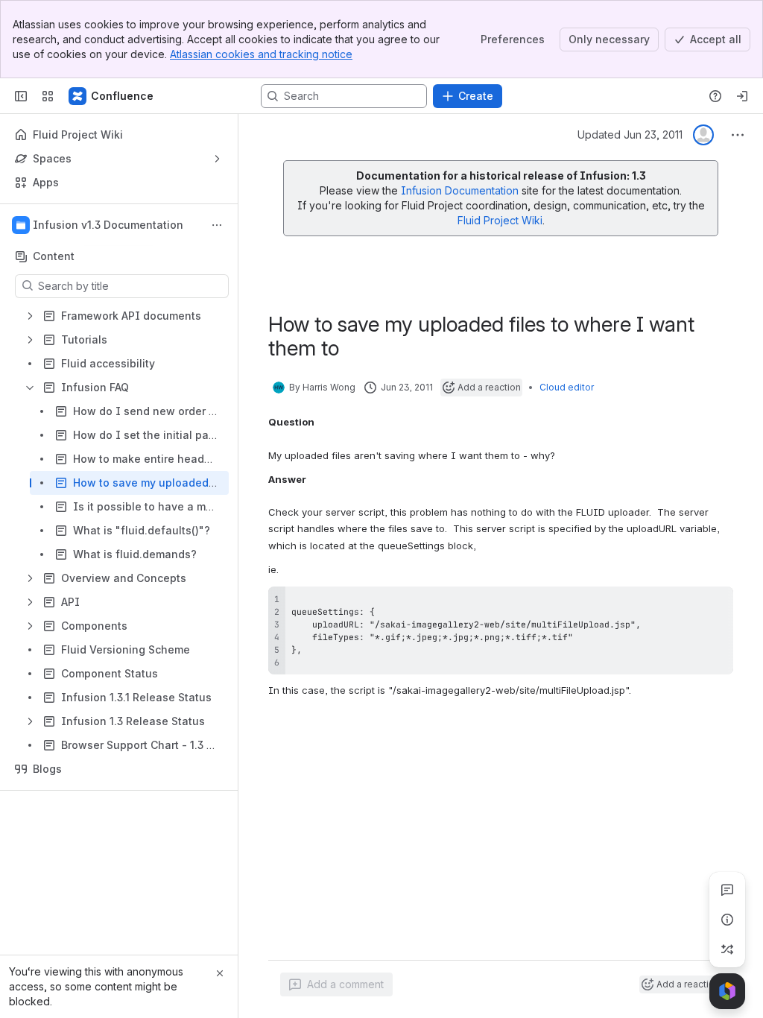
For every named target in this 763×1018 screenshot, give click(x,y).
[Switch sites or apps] (48, 96)
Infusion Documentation (461, 190)
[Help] (715, 96)
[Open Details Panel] (727, 920)
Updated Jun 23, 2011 (630, 134)
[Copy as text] (715, 603)
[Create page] (727, 949)
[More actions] (217, 225)
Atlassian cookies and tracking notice (261, 54)
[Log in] (742, 96)
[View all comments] (727, 890)
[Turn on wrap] (688, 603)
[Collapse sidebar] (21, 96)
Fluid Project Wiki (500, 220)
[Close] (220, 973)
